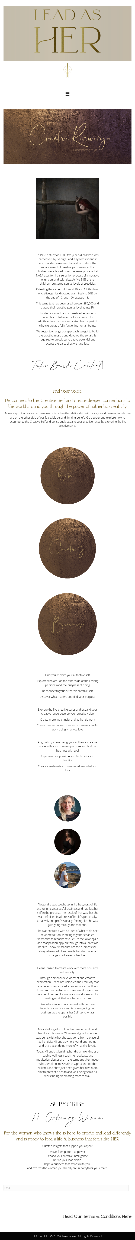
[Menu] (67, 93)
